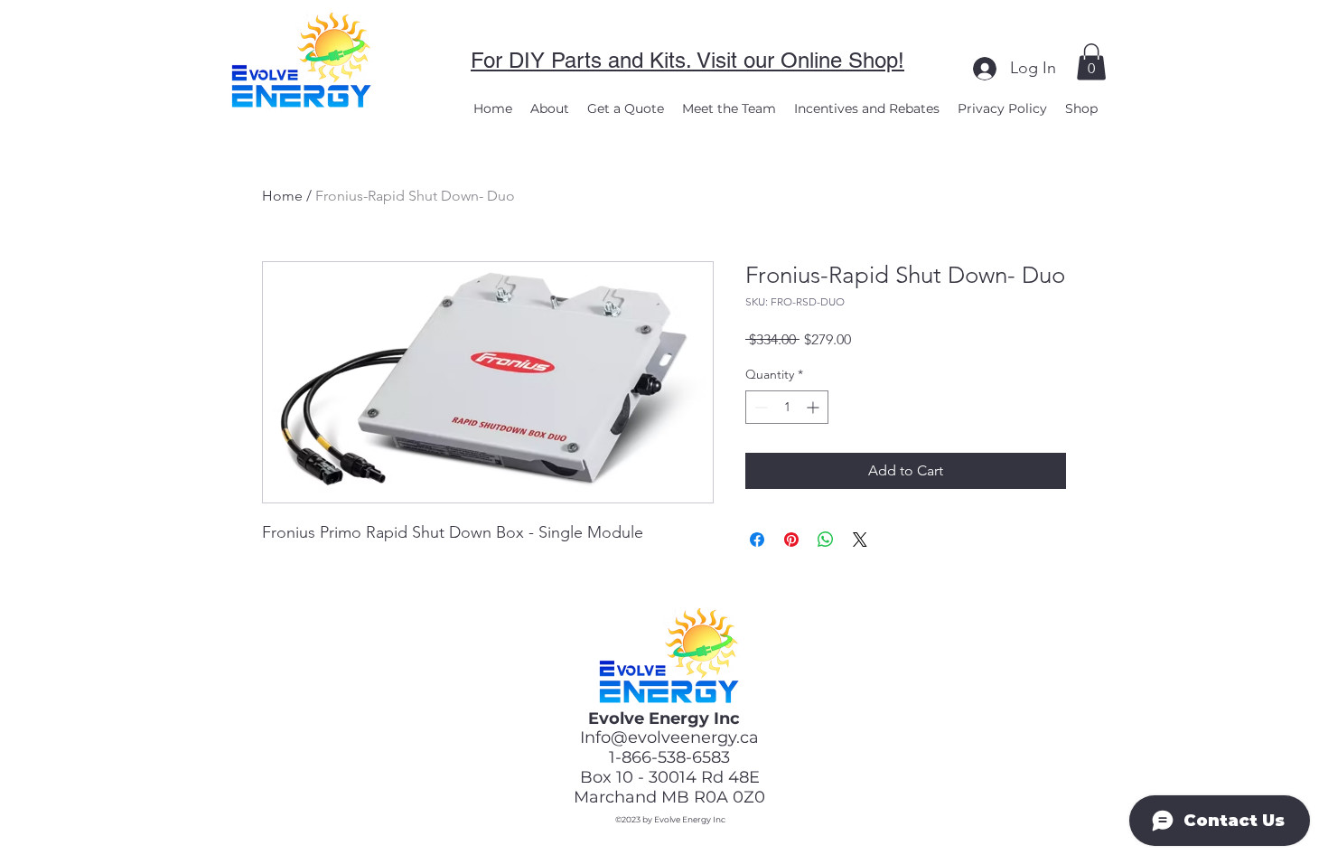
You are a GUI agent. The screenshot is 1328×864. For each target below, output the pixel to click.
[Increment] (814, 407)
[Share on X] (860, 539)
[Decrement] (759, 407)
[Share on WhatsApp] (826, 539)
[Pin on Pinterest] (791, 539)
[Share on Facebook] (757, 539)
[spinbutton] (787, 407)
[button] (1091, 61)
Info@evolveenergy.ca (669, 737)
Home (282, 195)
